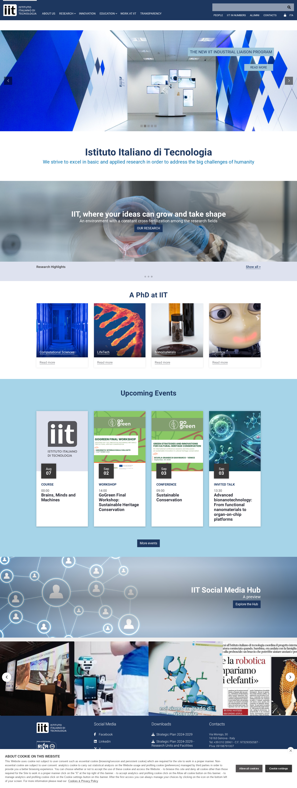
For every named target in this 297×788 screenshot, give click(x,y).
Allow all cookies (249, 768)
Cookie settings (278, 768)
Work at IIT (128, 13)
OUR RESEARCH (148, 228)
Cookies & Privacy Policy (83, 781)
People (218, 15)
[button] (67, 10)
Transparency (150, 13)
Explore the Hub (247, 604)
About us (48, 13)
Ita (291, 15)
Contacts (270, 15)
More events (148, 543)
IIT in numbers (236, 15)
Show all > (253, 267)
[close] (290, 750)
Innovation (87, 13)
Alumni (254, 15)
